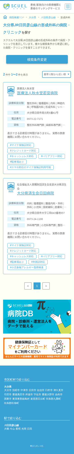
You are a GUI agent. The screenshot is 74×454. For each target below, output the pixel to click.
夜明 (18, 429)
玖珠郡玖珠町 (11, 403)
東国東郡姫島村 (21, 399)
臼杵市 (49, 390)
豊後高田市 (18, 394)
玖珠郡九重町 (53, 399)
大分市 (8, 390)
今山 (12, 429)
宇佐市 (37, 394)
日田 (29, 429)
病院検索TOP (16, 17)
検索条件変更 (37, 59)
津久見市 (58, 390)
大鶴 (6, 429)
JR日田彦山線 (48, 17)
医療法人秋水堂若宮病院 (37, 93)
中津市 (24, 390)
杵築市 (29, 394)
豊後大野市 (48, 394)
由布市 (58, 394)
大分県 (32, 17)
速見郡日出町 (37, 399)
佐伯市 (40, 390)
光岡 (23, 429)
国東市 (8, 399)
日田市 (32, 390)
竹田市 (8, 394)
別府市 (16, 390)
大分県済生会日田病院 (35, 193)
